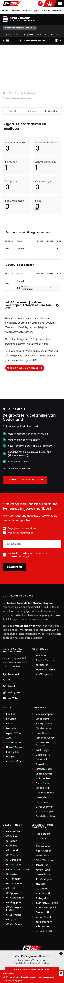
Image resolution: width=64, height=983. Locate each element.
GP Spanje (12, 893)
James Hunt (42, 865)
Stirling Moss (43, 898)
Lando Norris (42, 718)
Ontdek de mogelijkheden (25, 479)
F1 (10, 93)
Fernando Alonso (45, 737)
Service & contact (46, 660)
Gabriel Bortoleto (45, 816)
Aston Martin (13, 742)
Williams (11, 756)
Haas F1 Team (14, 747)
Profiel (12, 111)
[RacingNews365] (12, 3)
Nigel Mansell (43, 893)
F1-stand (57, 10)
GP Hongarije (13, 878)
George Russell (44, 723)
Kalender (46, 10)
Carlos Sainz (42, 759)
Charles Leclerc (44, 728)
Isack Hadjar (42, 750)
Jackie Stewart (44, 869)
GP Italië (10, 888)
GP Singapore (13, 902)
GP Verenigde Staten (14, 908)
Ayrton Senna (43, 855)
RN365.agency (44, 674)
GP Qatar (11, 919)
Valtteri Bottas (44, 773)
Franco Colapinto (45, 811)
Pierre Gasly (42, 783)
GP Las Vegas (13, 914)
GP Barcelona (13, 860)
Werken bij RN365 (45, 669)
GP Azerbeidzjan (15, 897)
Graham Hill (42, 912)
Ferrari (9, 723)
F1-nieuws (16, 10)
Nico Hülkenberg (45, 792)
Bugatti (32, 93)
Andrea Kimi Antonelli (42, 744)
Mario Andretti (44, 931)
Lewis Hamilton (44, 733)
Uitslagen (32, 111)
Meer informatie (34, 40)
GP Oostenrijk (13, 864)
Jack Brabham (44, 922)
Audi (8, 737)
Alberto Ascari (43, 851)
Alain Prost (41, 838)
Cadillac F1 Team (15, 761)
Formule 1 (19, 93)
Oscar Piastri (43, 754)
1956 (7, 249)
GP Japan (11, 841)
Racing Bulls (13, 752)
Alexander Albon (45, 797)
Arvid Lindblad (43, 778)
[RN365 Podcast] (40, 3)
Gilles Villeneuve (45, 860)
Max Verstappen (31, 10)
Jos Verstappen (44, 879)
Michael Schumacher (43, 845)
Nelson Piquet (43, 917)
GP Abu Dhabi (14, 924)
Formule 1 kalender (25, 625)
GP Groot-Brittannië (17, 869)
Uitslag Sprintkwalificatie (19, 28)
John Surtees (43, 926)
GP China (11, 836)
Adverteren (42, 665)
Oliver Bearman (44, 806)
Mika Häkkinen (44, 874)
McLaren (11, 718)
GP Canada (12, 850)
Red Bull (10, 714)
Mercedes (12, 728)
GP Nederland (14, 883)
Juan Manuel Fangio (47, 903)
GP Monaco (12, 855)
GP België (11, 874)
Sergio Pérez (43, 764)
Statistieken (51, 111)
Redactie (41, 655)
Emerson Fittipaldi (46, 907)
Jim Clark (41, 884)
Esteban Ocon (44, 769)
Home (5, 10)
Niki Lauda (41, 888)
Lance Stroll (42, 788)
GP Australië (13, 831)
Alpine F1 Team (14, 733)
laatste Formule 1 (18, 603)
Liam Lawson (43, 802)
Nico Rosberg (43, 834)
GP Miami (11, 845)
